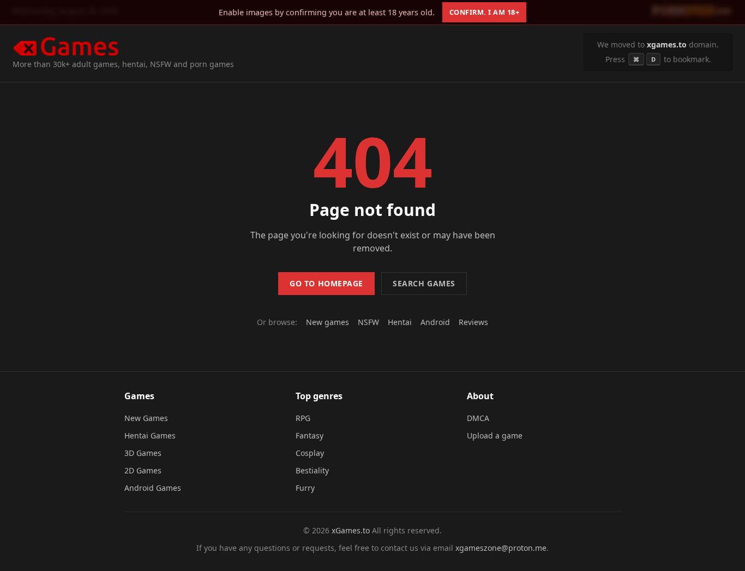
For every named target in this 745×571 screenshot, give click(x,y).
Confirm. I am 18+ (484, 12)
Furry (305, 488)
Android (435, 322)
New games (327, 322)
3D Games (142, 453)
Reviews (473, 322)
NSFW (368, 322)
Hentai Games (150, 435)
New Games (146, 418)
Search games (424, 283)
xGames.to (351, 530)
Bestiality (312, 470)
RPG (303, 418)
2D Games (142, 470)
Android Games (152, 488)
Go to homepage (326, 283)
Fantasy (309, 435)
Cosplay (310, 453)
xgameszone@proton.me (500, 548)
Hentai (400, 322)
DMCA (478, 418)
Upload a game (494, 435)
